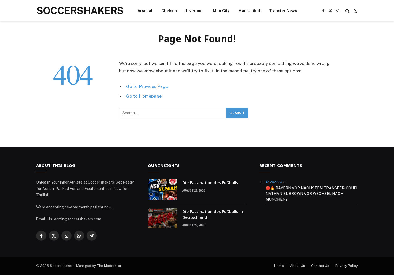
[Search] (347, 11)
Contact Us (320, 266)
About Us (297, 266)
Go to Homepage (144, 96)
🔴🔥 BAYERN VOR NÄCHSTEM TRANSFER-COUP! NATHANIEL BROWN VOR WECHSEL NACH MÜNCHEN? (311, 193)
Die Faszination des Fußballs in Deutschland (212, 214)
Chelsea (169, 10)
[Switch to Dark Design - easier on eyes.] (355, 11)
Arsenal (144, 10)
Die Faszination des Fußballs (210, 182)
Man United (249, 10)
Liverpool (195, 10)
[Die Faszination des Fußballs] (162, 189)
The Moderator (109, 266)
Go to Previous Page (147, 86)
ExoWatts (274, 182)
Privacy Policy (346, 266)
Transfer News (283, 10)
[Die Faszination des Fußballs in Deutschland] (162, 218)
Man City (221, 10)
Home (279, 266)
